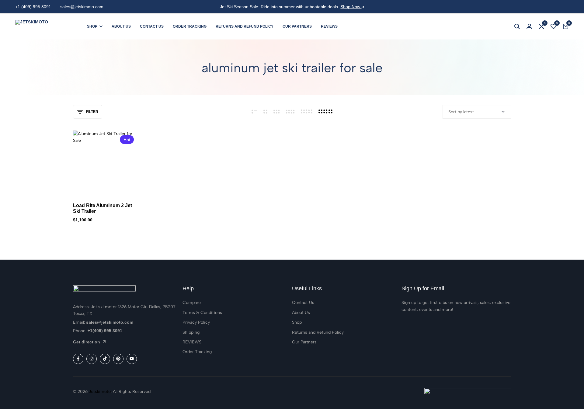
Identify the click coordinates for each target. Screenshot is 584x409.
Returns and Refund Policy (244, 26)
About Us (121, 26)
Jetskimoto (100, 391)
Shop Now (350, 6)
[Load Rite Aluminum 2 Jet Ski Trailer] (105, 163)
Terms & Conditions (202, 312)
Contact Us (152, 26)
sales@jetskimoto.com (81, 6)
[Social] (78, 359)
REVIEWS (329, 26)
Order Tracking (190, 26)
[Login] (529, 26)
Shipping (191, 332)
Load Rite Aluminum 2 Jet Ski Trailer (102, 208)
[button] (541, 26)
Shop (92, 26)
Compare (191, 302)
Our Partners (297, 26)
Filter (92, 112)
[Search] (517, 26)
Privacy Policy (196, 322)
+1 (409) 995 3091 (33, 6)
